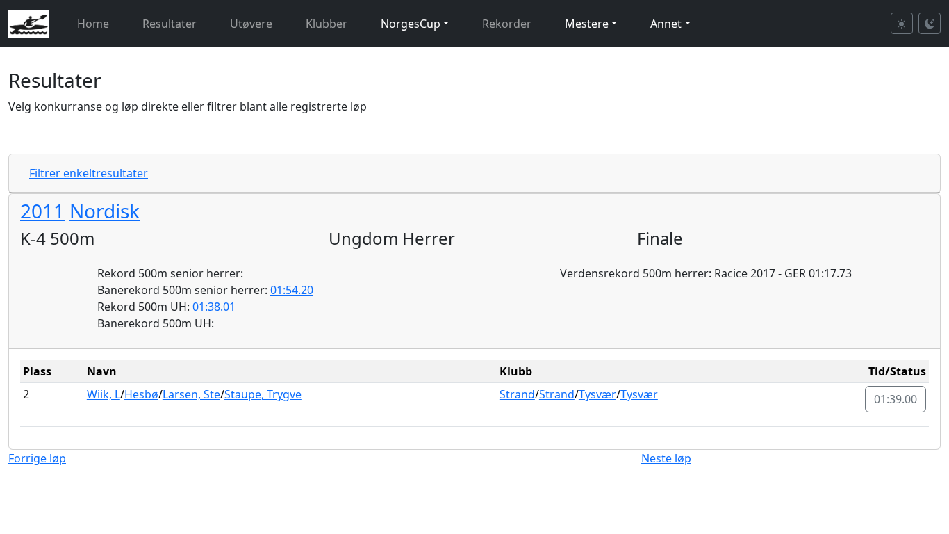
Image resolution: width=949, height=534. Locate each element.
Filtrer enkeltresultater (88, 173)
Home (93, 23)
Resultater (169, 23)
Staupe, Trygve (263, 394)
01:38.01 (214, 306)
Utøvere (251, 23)
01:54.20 (291, 290)
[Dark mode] (929, 23)
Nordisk (104, 210)
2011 (42, 210)
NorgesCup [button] (410, 23)
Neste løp (666, 458)
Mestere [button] (587, 23)
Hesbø (141, 394)
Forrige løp (37, 458)
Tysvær (597, 394)
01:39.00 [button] (895, 399)
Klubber (326, 23)
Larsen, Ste (191, 394)
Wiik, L (103, 394)
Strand (517, 394)
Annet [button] (666, 23)
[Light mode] (902, 23)
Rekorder (506, 23)
